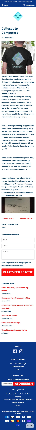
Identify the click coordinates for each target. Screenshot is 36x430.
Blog (18, 369)
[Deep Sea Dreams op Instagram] (21, 353)
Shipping (18, 397)
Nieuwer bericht (26, 218)
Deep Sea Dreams (22, 411)
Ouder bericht (9, 218)
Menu (6, 5)
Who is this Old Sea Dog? (11, 323)
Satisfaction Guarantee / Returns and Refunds (18, 399)
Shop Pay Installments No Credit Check (18, 394)
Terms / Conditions (18, 402)
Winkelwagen (30, 5)
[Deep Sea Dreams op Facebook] (15, 353)
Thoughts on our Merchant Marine (14, 330)
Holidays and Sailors (9, 315)
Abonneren (24, 384)
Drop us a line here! (18, 367)
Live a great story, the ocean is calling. (16, 298)
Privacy (18, 405)
